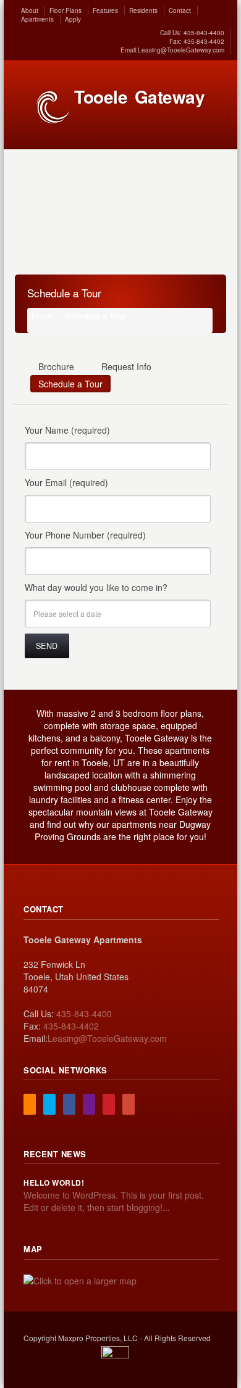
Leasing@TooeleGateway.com (181, 50)
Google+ (128, 1104)
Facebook (69, 1104)
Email (89, 1104)
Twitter (49, 1104)
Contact (180, 10)
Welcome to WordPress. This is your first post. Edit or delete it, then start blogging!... (113, 1201)
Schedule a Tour (70, 384)
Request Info (126, 366)
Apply (73, 19)
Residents (143, 10)
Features (105, 10)
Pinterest (109, 1104)
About (29, 10)
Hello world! (53, 1183)
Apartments (37, 19)
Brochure (56, 366)
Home (42, 315)
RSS (29, 1104)
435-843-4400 (203, 32)
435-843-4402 (203, 41)
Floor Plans (65, 10)
